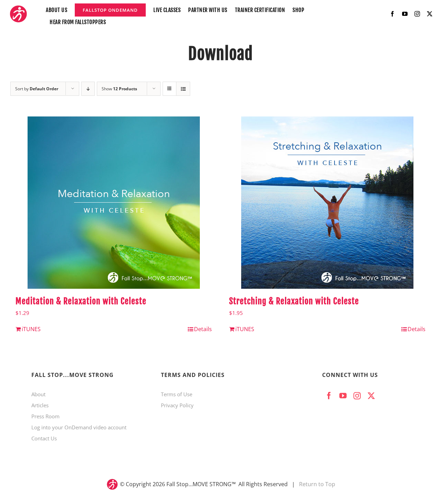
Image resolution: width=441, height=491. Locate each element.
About (38, 394)
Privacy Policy (177, 405)
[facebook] (392, 14)
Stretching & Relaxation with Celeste (294, 301)
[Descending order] (88, 89)
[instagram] (417, 14)
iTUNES (31, 329)
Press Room (45, 416)
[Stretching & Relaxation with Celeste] (327, 202)
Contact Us (44, 438)
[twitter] (429, 14)
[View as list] (183, 88)
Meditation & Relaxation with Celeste (81, 301)
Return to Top (317, 484)
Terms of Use (176, 394)
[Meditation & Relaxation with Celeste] (113, 202)
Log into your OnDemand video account (78, 427)
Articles (40, 405)
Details (203, 329)
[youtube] (405, 14)
